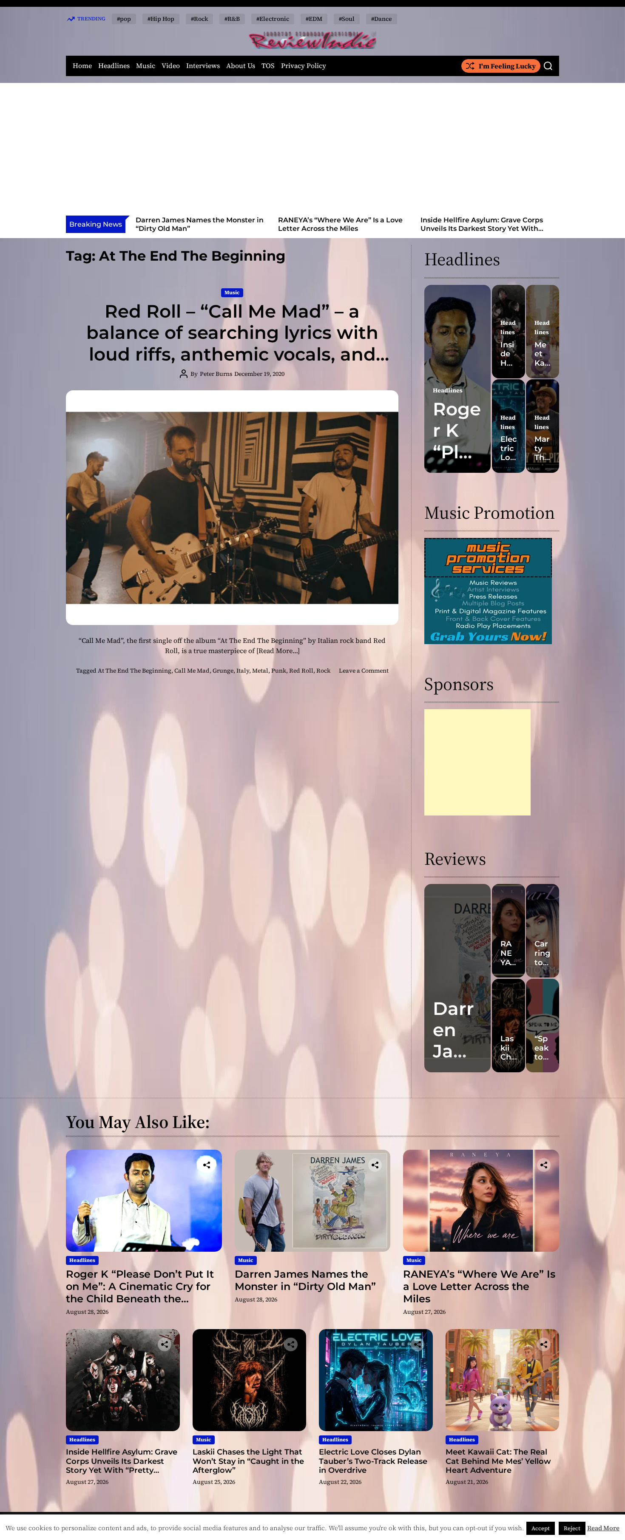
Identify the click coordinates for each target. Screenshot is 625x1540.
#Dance (381, 18)
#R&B (232, 18)
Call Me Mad (192, 670)
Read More (603, 1527)
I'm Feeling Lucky (507, 66)
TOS (268, 66)
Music (145, 66)
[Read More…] (278, 650)
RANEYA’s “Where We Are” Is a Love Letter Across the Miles (198, 224)
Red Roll (301, 670)
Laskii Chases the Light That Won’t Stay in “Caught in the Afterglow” (481, 224)
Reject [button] (572, 1528)
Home (82, 66)
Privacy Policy (303, 66)
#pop (124, 18)
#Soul (347, 18)
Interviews (203, 66)
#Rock (199, 18)
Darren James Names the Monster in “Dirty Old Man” (305, 1280)
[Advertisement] (312, 151)
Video (171, 66)
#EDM (314, 18)
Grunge (223, 670)
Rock (323, 670)
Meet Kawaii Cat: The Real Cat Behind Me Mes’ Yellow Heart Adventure (498, 1461)
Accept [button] (540, 1528)
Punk (278, 670)
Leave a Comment (364, 670)
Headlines (114, 66)
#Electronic (272, 18)
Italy (242, 670)
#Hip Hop (161, 18)
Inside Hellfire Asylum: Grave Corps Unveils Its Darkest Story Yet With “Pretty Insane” (339, 228)
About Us (240, 66)
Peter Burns (216, 373)
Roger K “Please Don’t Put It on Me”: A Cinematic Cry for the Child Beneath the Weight (140, 1292)
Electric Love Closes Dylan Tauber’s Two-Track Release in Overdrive (373, 1461)
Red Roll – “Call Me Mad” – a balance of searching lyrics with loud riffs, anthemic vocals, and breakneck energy (232, 343)
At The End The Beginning (134, 670)
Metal (260, 670)
